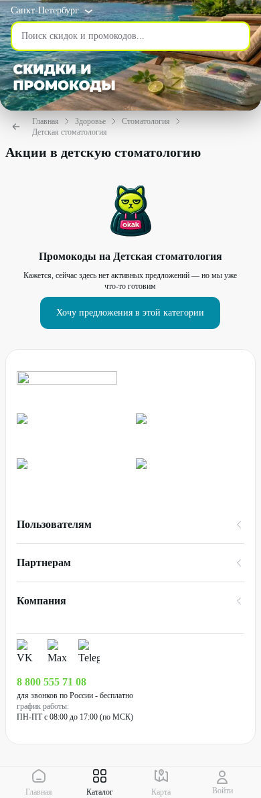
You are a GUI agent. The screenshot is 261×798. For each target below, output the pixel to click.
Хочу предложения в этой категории (130, 313)
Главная (45, 121)
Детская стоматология (69, 132)
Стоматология (146, 121)
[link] (71, 430)
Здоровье (90, 121)
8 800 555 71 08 (51, 681)
